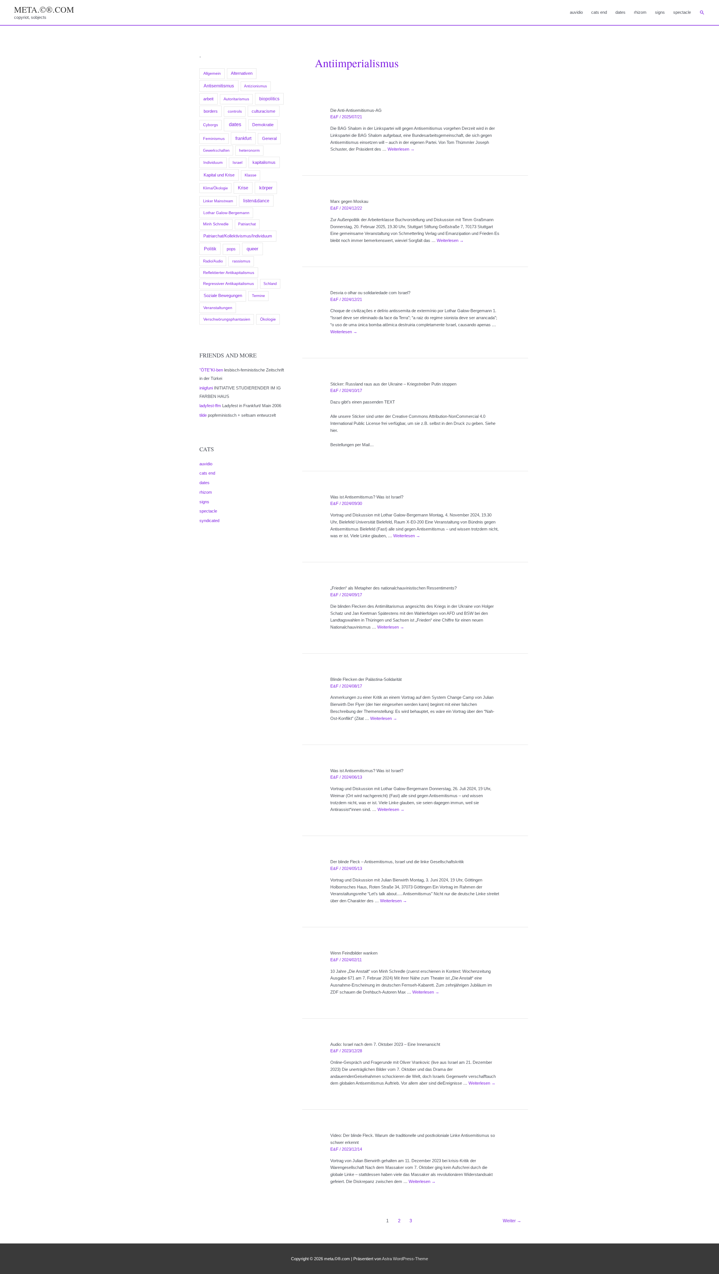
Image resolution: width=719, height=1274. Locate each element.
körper (266, 187)
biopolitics (269, 98)
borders (211, 111)
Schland (270, 284)
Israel (237, 162)
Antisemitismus (219, 85)
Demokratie (263, 125)
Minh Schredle (216, 224)
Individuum (213, 162)
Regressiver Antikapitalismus (228, 284)
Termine (258, 296)
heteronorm (249, 150)
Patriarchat (247, 224)
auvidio (576, 12)
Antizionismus (255, 86)
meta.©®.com (44, 9)
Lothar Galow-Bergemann (226, 212)
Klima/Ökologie (215, 188)
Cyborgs (210, 125)
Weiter (512, 1220)
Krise (243, 187)
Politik (210, 248)
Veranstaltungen (217, 307)
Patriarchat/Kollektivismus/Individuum (237, 236)
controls (235, 111)
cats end (599, 12)
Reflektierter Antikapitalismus (228, 272)
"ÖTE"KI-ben (211, 370)
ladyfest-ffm (210, 405)
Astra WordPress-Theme (405, 1258)
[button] (702, 12)
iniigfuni (206, 388)
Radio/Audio (213, 261)
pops (231, 249)
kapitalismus (264, 162)
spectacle (682, 12)
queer (252, 248)
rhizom (640, 12)
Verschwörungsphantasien (226, 319)
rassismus (241, 261)
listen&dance (256, 200)
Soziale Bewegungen (223, 295)
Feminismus (214, 138)
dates (620, 12)
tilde (203, 415)
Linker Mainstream (218, 201)
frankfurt (243, 138)
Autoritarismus (236, 99)
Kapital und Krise (219, 175)
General (269, 138)
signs (660, 12)
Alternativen (241, 73)
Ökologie (268, 319)
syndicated (209, 520)
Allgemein (212, 73)
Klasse (250, 175)
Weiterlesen (401, 149)
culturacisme (263, 111)
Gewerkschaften (216, 150)
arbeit (208, 99)
